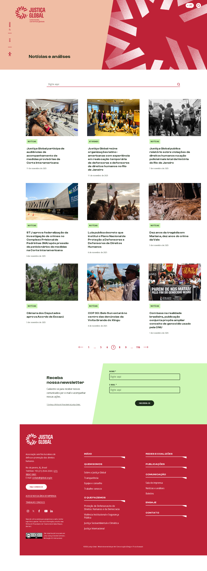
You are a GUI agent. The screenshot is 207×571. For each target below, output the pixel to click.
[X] (33, 511)
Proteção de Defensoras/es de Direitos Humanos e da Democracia (102, 507)
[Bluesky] (57, 511)
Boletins (150, 493)
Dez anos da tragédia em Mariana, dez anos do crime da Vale (169, 236)
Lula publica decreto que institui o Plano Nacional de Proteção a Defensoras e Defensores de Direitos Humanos (106, 239)
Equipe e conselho (93, 483)
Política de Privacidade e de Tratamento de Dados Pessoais (44, 524)
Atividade (93, 141)
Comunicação (156, 474)
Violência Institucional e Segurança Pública (101, 516)
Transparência (91, 478)
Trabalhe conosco (93, 488)
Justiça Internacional (94, 528)
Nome (112, 371)
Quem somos (93, 464)
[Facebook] (39, 511)
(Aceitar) (28, 526)
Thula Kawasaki (138, 547)
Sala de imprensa (154, 482)
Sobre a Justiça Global (95, 472)
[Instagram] (28, 511)
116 (138, 347)
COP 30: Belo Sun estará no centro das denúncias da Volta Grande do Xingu (107, 317)
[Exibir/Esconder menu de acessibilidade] (10, 54)
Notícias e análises (155, 488)
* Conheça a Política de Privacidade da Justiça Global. (64, 404)
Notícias (32, 141)
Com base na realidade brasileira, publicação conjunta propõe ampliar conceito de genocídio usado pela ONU (170, 320)
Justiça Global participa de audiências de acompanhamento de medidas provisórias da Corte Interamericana (45, 155)
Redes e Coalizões (159, 454)
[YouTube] (46, 511)
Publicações (155, 464)
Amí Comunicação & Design (122, 547)
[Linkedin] (51, 511)
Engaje (151, 502)
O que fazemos (95, 497)
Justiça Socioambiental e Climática (101, 523)
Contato (152, 513)
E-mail (113, 384)
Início (88, 454)
